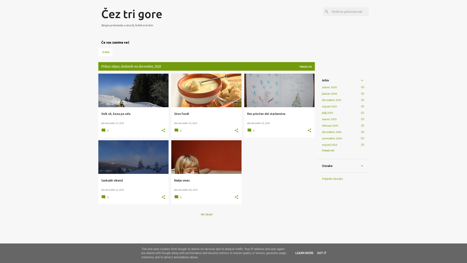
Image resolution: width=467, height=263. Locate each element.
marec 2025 (329, 119)
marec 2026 (329, 87)
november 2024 (332, 138)
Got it (322, 253)
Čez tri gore (131, 13)
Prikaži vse (306, 67)
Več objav (207, 214)
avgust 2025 (329, 106)
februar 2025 (330, 125)
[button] (163, 130)
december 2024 (332, 132)
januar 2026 (329, 93)
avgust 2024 (329, 144)
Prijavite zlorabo (332, 178)
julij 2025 (327, 113)
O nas (105, 52)
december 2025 (331, 100)
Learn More (304, 253)
